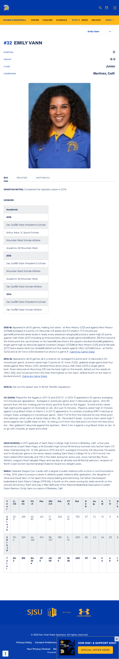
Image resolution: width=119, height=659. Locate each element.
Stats (75, 20)
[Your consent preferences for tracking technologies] (5, 654)
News (85, 20)
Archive (96, 20)
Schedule (61, 20)
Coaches (48, 20)
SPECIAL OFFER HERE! (97, 650)
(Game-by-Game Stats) (82, 351)
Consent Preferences (47, 642)
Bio (6, 177)
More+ (109, 20)
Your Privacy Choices (38, 649)
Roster (35, 20)
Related (22, 177)
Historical (43, 177)
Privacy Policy (24, 642)
